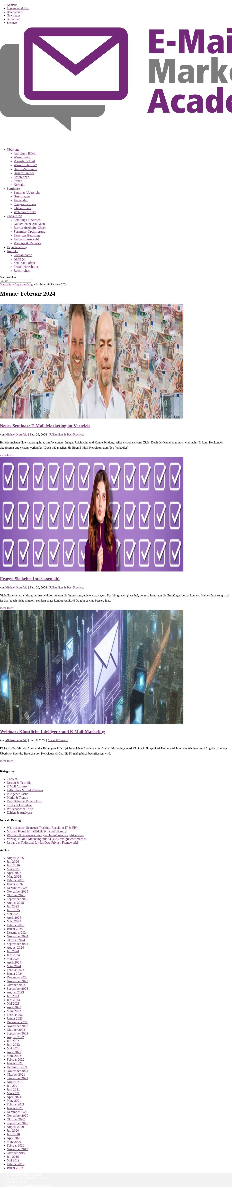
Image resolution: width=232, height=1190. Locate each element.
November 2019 (17, 1149)
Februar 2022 (15, 1059)
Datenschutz (14, 12)
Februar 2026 (15, 880)
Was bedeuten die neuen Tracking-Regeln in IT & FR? (42, 827)
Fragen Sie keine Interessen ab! (30, 578)
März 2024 (14, 966)
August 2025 (15, 902)
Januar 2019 (15, 1168)
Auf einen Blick (24, 153)
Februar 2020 (15, 1145)
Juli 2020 (13, 1130)
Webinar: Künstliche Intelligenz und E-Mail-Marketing (52, 731)
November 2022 (17, 1026)
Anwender (21, 200)
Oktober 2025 (16, 895)
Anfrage (19, 259)
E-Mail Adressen (17, 786)
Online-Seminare (25, 169)
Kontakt (12, 4)
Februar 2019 (15, 1164)
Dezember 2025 (17, 887)
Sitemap (12, 22)
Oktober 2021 (16, 1074)
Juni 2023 (13, 1000)
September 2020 (17, 1123)
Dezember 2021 (17, 1067)
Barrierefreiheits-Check (30, 227)
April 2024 (14, 962)
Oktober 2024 (16, 940)
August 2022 (15, 1037)
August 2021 (15, 1082)
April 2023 (14, 1007)
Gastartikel (13, 19)
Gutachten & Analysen (29, 223)
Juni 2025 (13, 910)
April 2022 (14, 1052)
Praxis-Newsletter (26, 266)
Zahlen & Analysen (19, 812)
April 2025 (14, 917)
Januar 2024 (15, 973)
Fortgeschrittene (25, 204)
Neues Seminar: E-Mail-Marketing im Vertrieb (45, 425)
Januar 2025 (15, 929)
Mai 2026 (13, 869)
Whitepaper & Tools (20, 809)
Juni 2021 (13, 1089)
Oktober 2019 (16, 1153)
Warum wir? (22, 157)
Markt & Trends (58, 740)
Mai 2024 (13, 958)
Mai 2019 (13, 1160)
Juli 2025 (13, 906)
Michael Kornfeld (16, 434)
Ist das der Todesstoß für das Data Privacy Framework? (42, 842)
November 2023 (17, 981)
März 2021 (14, 1100)
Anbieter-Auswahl (26, 239)
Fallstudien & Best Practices (66, 434)
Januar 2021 (15, 1108)
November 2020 (17, 1115)
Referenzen (21, 177)
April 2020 (14, 1138)
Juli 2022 (13, 1041)
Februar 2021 (15, 1104)
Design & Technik (19, 782)
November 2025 (17, 891)
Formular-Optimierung (29, 231)
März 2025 (14, 921)
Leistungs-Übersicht (28, 220)
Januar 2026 (15, 884)
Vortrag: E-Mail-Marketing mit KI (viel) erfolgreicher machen (47, 839)
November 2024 (17, 936)
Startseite (5, 284)
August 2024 (15, 947)
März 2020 (14, 1141)
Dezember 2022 (17, 1022)
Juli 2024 (13, 951)
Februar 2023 (15, 1014)
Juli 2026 (13, 861)
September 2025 (17, 899)
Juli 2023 (13, 996)
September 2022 (17, 1033)
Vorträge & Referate (27, 243)
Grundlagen (22, 196)
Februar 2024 (15, 970)
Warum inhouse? (25, 165)
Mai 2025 (13, 914)
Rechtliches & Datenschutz (24, 801)
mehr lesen (6, 455)
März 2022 (14, 1056)
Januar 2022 (15, 1063)
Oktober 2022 (16, 1029)
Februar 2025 (15, 925)
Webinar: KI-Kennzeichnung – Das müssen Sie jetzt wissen (45, 835)
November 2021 (17, 1071)
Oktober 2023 (16, 985)
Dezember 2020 (17, 1112)
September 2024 (17, 944)
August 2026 (15, 858)
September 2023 (17, 988)
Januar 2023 (15, 1018)
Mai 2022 (13, 1048)
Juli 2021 (13, 1085)
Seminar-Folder (24, 263)
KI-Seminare (22, 208)
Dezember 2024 (17, 932)
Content (12, 779)
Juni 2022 (13, 1044)
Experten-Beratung (27, 235)
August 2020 (15, 1127)
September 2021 (17, 1078)
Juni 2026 (13, 865)
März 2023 (14, 1011)
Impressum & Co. (18, 8)
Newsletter (13, 15)
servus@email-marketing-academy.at (29, 1185)
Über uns (13, 149)
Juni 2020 (13, 1134)
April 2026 (14, 873)
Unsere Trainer (24, 173)
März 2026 (14, 876)
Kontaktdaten (23, 255)
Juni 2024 (13, 955)
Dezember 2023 (17, 977)
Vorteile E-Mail (24, 161)
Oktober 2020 (16, 1119)
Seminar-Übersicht (27, 192)
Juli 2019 (13, 1156)
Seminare (13, 188)
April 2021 (14, 1097)
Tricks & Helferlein (19, 805)
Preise (18, 181)
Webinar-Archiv (25, 212)
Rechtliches (22, 270)
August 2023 (15, 992)
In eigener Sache (17, 794)
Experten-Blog (24, 284)
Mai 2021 (13, 1093)
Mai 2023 (13, 1003)
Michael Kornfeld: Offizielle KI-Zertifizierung (36, 831)
